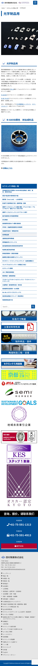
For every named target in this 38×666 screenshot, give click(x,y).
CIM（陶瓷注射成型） (8, 272)
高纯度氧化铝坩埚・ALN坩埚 (10, 289)
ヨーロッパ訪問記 (8, 614)
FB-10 (12, 89)
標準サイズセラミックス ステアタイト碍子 (14, 212)
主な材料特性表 (7, 609)
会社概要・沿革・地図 (9, 594)
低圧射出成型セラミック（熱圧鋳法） (13, 296)
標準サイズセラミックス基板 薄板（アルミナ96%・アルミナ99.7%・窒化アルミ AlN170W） (18, 207)
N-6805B (3, 95)
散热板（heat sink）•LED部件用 (12, 199)
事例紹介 (5, 584)
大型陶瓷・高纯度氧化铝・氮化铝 (12, 285)
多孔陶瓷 (5, 220)
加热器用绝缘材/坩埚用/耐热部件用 (12, 246)
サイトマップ (7, 647)
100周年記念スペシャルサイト (12, 601)
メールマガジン (7, 634)
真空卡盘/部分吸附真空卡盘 (10, 196)
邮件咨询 (20, 546)
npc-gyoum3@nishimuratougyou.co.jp (13, 569)
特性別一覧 (6, 581)
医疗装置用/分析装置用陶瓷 (10, 216)
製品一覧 (5, 576)
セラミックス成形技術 (9, 626)
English (5, 652)
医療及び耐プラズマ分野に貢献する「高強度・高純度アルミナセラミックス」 (19, 618)
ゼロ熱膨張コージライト (24, 104)
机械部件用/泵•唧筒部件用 (10, 231)
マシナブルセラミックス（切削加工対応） (14, 264)
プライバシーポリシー (9, 655)
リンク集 (5, 644)
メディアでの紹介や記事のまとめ (12, 629)
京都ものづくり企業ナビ (10, 642)
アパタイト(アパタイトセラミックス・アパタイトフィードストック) (18, 280)
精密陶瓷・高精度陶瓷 (8, 276)
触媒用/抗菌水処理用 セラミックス (12, 257)
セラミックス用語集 (9, 639)
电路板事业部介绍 (7, 300)
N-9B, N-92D (5, 98)
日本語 (5, 650)
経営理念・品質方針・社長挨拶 (12, 591)
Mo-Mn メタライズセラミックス (11, 292)
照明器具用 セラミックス (9, 242)
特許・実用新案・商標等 (10, 596)
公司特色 (5, 589)
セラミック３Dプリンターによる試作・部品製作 (17, 612)
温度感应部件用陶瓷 (8, 238)
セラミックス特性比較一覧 (11, 607)
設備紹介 (5, 621)
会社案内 (5, 586)
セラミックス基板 (7, 268)
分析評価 (5, 624)
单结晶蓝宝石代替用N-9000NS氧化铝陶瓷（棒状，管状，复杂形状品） (17, 191)
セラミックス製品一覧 (10, 186)
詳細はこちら (7, 168)
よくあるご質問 (7, 632)
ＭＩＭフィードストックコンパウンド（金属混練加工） (18, 261)
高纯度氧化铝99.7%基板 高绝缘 (11, 223)
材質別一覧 (6, 578)
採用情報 (5, 637)
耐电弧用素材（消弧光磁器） (10, 253)
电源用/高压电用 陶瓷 (8, 250)
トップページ (7, 573)
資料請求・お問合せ (9, 599)
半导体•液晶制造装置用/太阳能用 (12, 227)
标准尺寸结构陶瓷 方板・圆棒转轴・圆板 (14, 203)
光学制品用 (5, 235)
